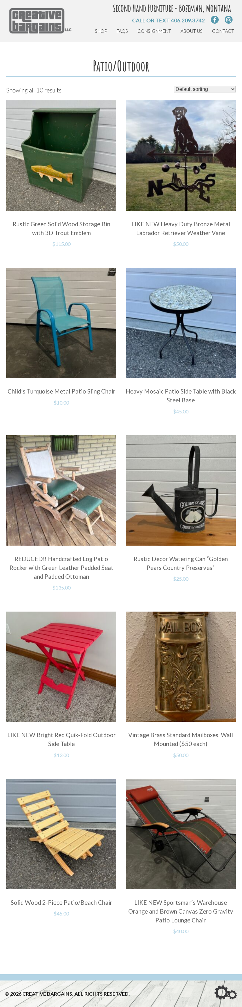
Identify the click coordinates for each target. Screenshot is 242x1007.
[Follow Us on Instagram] (229, 20)
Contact (223, 31)
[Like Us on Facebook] (215, 20)
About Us (192, 31)
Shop (101, 31)
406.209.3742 (188, 20)
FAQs (122, 31)
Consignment (154, 31)
